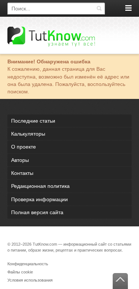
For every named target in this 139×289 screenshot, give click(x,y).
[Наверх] (120, 281)
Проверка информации (39, 199)
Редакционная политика (40, 186)
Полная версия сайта (37, 212)
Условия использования (30, 280)
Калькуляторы (28, 134)
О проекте (23, 147)
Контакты (22, 173)
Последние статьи (33, 121)
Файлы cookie (20, 272)
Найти (99, 8)
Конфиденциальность (27, 264)
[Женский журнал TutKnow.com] (51, 36)
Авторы (20, 160)
